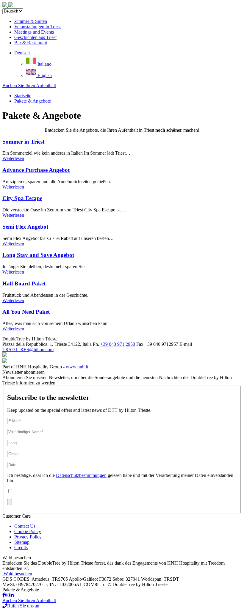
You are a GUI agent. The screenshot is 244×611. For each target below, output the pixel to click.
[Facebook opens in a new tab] (3, 595)
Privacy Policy (28, 536)
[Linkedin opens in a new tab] (12, 595)
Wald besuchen (18, 573)
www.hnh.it (77, 366)
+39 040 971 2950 (117, 344)
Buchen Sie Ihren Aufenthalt (29, 85)
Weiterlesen (13, 158)
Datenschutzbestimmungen (81, 475)
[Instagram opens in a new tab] (7, 595)
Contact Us (24, 526)
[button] (22, 52)
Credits (21, 547)
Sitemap (21, 542)
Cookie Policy (27, 531)
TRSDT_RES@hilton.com (28, 349)
